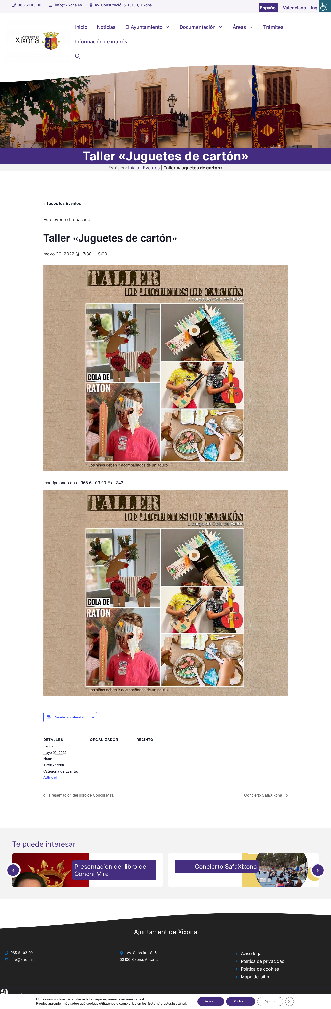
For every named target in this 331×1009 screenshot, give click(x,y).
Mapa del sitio (255, 976)
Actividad (50, 777)
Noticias (106, 27)
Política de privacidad (262, 961)
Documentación (198, 27)
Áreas (239, 27)
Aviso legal (251, 953)
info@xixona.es (68, 5)
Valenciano (294, 7)
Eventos (151, 167)
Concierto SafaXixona (263, 795)
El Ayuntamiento (144, 27)
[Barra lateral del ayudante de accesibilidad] (325, 6)
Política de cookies (260, 969)
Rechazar (240, 1001)
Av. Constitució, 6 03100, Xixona (123, 5)
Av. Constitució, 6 (142, 952)
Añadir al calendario (71, 717)
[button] (77, 56)
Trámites (273, 27)
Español (268, 7)
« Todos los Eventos (62, 203)
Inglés (317, 7)
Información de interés (101, 42)
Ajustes (270, 1001)
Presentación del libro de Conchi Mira (81, 795)
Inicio (81, 27)
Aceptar (211, 1001)
